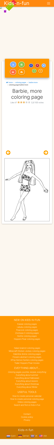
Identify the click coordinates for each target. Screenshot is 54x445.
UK (36, 436)
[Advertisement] (27, 28)
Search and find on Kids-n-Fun (27, 405)
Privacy (27, 420)
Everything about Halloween (27, 378)
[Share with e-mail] (40, 71)
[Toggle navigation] (48, 3)
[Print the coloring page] (13, 72)
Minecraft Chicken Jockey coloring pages (27, 351)
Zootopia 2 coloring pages (27, 333)
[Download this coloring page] (21, 72)
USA (45, 436)
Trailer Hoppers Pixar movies (27, 363)
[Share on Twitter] (44, 66)
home (10, 82)
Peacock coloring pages (27, 330)
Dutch (13, 436)
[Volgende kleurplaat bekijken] (45, 153)
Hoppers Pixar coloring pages (27, 339)
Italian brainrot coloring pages (27, 348)
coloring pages (20, 82)
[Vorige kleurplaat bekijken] (9, 153)
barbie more (33, 82)
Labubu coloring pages (27, 327)
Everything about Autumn (27, 381)
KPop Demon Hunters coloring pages (27, 360)
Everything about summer (27, 375)
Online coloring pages (27, 402)
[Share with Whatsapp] (34, 71)
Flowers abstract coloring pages (27, 357)
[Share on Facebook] (31, 66)
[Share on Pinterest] (37, 66)
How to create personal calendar (27, 396)
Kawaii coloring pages (27, 324)
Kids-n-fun (16, 3)
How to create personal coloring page (27, 399)
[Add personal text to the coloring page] (13, 65)
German (25, 436)
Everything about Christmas (27, 384)
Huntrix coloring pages (27, 336)
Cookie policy (27, 417)
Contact (27, 414)
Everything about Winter (27, 387)
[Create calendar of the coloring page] (21, 65)
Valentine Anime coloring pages (27, 354)
